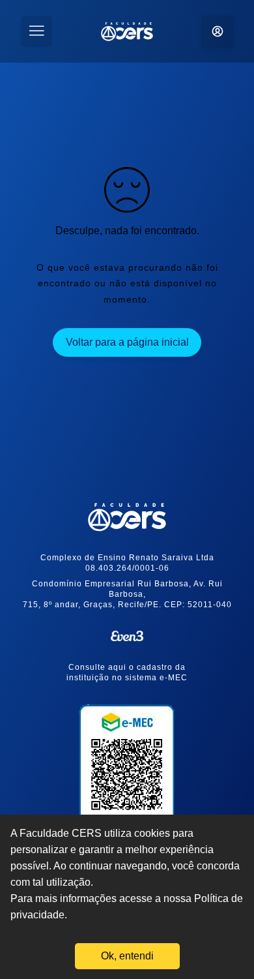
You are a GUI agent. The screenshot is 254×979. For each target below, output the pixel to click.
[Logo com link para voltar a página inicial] (127, 517)
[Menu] (36, 31)
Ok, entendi (127, 955)
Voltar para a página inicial (127, 342)
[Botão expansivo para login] (217, 31)
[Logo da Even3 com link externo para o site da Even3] (127, 636)
